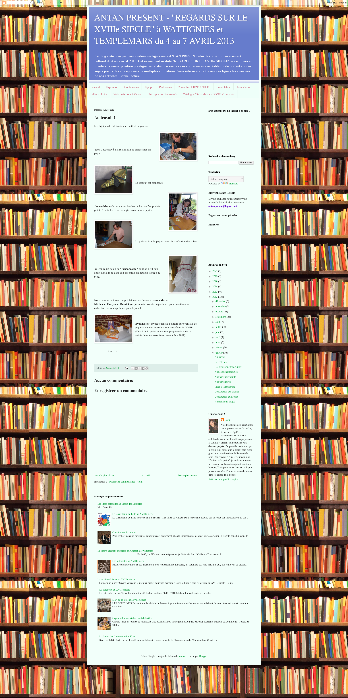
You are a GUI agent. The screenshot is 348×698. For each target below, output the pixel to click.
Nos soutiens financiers (226, 372)
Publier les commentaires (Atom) (126, 481)
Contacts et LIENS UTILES (194, 87)
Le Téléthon (221, 362)
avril (218, 337)
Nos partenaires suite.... (227, 377)
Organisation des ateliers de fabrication (132, 618)
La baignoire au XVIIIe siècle (114, 589)
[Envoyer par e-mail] (133, 368)
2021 (215, 271)
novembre (221, 306)
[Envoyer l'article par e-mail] (126, 368)
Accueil (146, 475)
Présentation (224, 87)
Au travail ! (221, 357)
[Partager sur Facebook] (143, 368)
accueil (96, 87)
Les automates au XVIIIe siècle (128, 561)
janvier (219, 352)
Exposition (112, 87)
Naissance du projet (225, 401)
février (219, 347)
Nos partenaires (223, 381)
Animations (243, 87)
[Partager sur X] (140, 368)
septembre (221, 317)
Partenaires (165, 87)
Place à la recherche (225, 386)
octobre (220, 311)
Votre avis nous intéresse (127, 94)
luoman (182, 656)
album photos (99, 94)
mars (218, 342)
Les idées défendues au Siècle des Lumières (120, 503)
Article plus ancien (187, 475)
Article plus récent (104, 475)
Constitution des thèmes (227, 391)
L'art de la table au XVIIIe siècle (129, 600)
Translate (233, 183)
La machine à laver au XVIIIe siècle (116, 579)
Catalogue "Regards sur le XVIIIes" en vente (208, 94)
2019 (215, 276)
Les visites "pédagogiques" (228, 367)
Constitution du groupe (226, 396)
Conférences (131, 87)
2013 (215, 291)
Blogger (203, 656)
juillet (219, 327)
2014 (215, 286)
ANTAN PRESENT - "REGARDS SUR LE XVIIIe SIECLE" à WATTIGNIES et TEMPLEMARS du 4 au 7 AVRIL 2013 (171, 28)
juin (218, 332)
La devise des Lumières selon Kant (117, 636)
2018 (215, 281)
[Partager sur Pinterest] (146, 368)
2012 (215, 297)
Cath (227, 420)
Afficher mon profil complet (223, 479)
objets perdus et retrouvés (162, 94)
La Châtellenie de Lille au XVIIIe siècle (133, 514)
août (218, 322)
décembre (221, 301)
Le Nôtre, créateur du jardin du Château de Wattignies (125, 551)
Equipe (149, 87)
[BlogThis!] (136, 368)
